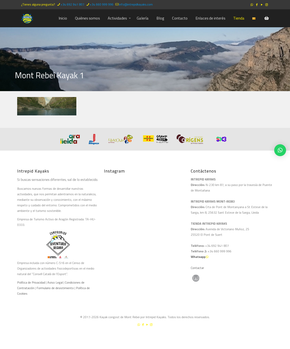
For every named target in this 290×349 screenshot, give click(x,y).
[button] (280, 150)
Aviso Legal (55, 282)
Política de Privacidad (31, 282)
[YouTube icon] (261, 4)
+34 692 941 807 (72, 4)
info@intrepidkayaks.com (136, 4)
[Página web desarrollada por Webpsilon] (214, 278)
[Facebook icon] (256, 4)
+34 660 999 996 (101, 4)
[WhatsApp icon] (251, 4)
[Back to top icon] (271, 335)
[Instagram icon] (266, 4)
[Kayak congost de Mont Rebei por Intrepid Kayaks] (27, 18)
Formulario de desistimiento (55, 288)
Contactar (197, 267)
